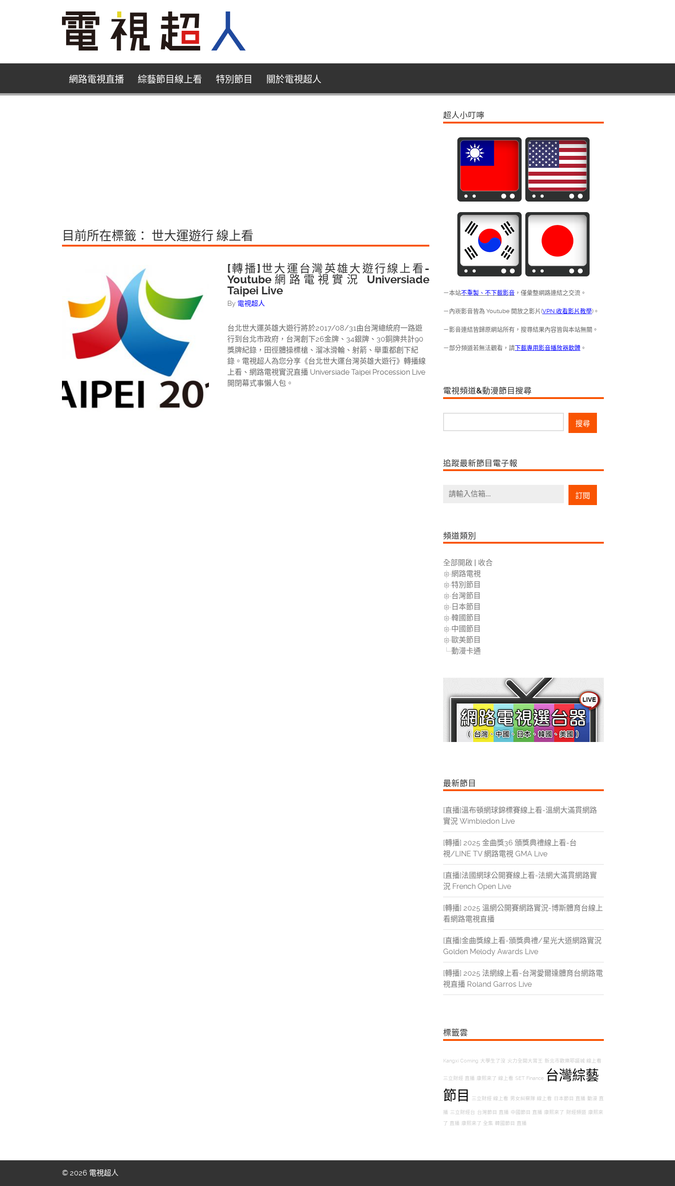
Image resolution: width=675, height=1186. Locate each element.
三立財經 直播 (459, 1078)
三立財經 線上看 (490, 1099)
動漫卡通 (466, 650)
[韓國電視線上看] (489, 274)
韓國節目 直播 (511, 1123)
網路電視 (466, 573)
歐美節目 (466, 639)
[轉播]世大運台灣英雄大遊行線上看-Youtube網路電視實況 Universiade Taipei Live (328, 279)
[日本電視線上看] (557, 274)
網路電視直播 (96, 79)
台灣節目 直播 (493, 1112)
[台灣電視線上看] (489, 199)
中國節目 (466, 628)
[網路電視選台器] (523, 739)
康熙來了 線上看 (495, 1078)
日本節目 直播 (569, 1099)
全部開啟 (457, 562)
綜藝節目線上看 (170, 79)
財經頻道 (576, 1112)
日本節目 (466, 606)
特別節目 (234, 79)
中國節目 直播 (526, 1112)
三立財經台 (462, 1112)
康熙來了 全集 (477, 1123)
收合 (485, 562)
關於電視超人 (293, 79)
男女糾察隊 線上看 (531, 1099)
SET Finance (529, 1078)
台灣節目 (466, 595)
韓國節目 (466, 617)
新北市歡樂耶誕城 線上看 (573, 1061)
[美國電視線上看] (557, 199)
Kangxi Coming (460, 1061)
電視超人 (251, 303)
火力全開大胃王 (525, 1061)
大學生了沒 (493, 1061)
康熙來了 (554, 1112)
